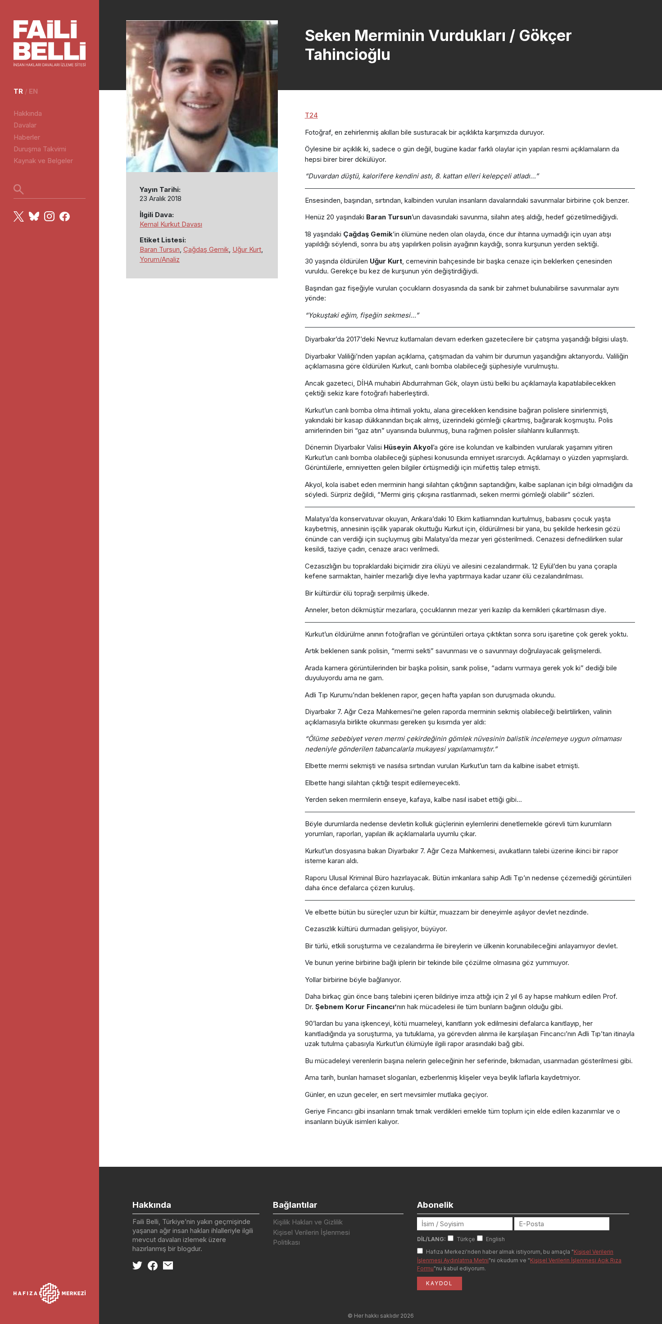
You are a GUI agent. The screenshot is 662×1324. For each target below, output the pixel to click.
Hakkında (28, 113)
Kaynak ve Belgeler (43, 160)
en (33, 91)
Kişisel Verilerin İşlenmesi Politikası (311, 1237)
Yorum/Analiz (160, 259)
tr (18, 91)
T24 (311, 115)
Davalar (25, 125)
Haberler (27, 137)
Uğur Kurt (246, 249)
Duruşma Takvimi (40, 149)
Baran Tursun (160, 249)
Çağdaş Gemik (206, 249)
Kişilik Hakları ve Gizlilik (308, 1222)
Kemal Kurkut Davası (171, 224)
